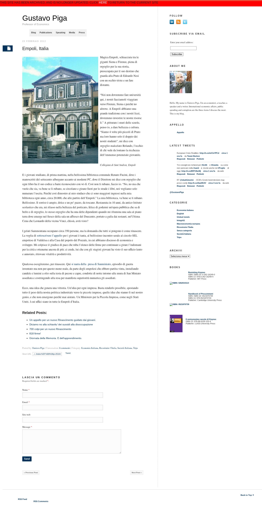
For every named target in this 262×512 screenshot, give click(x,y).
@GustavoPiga (177, 192)
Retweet (191, 159)
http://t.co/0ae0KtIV (197, 183)
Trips (135, 348)
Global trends (183, 217)
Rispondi (181, 159)
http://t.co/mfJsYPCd (209, 153)
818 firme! (35, 333)
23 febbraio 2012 (34, 41)
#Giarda (214, 165)
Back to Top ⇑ (247, 495)
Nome (25, 389)
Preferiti (200, 159)
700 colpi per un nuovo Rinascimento (50, 329)
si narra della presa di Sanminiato (91, 264)
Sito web (26, 414)
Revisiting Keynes (196, 272)
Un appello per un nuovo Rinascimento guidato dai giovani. (62, 320)
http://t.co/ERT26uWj (191, 171)
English (180, 214)
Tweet (68, 353)
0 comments (64, 348)
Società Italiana (124, 348)
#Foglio (221, 168)
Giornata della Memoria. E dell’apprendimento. (55, 338)
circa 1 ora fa (209, 171)
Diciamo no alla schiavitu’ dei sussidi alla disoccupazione (61, 324)
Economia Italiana (89, 348)
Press (82, 32)
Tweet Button (193, 156)
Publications (46, 32)
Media (72, 32)
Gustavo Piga (44, 18)
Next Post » (137, 473)
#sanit (196, 168)
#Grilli (204, 165)
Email (25, 402)
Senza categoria (184, 230)
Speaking (60, 32)
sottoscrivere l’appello (50, 235)
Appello (180, 132)
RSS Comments (41, 501)
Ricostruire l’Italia (107, 348)
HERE (103, 2)
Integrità (181, 220)
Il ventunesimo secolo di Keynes (200, 319)
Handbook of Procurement (200, 294)
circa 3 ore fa (214, 183)
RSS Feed (22, 499)
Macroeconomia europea (188, 224)
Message (27, 426)
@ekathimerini (187, 180)
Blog (33, 32)
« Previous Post (31, 473)
